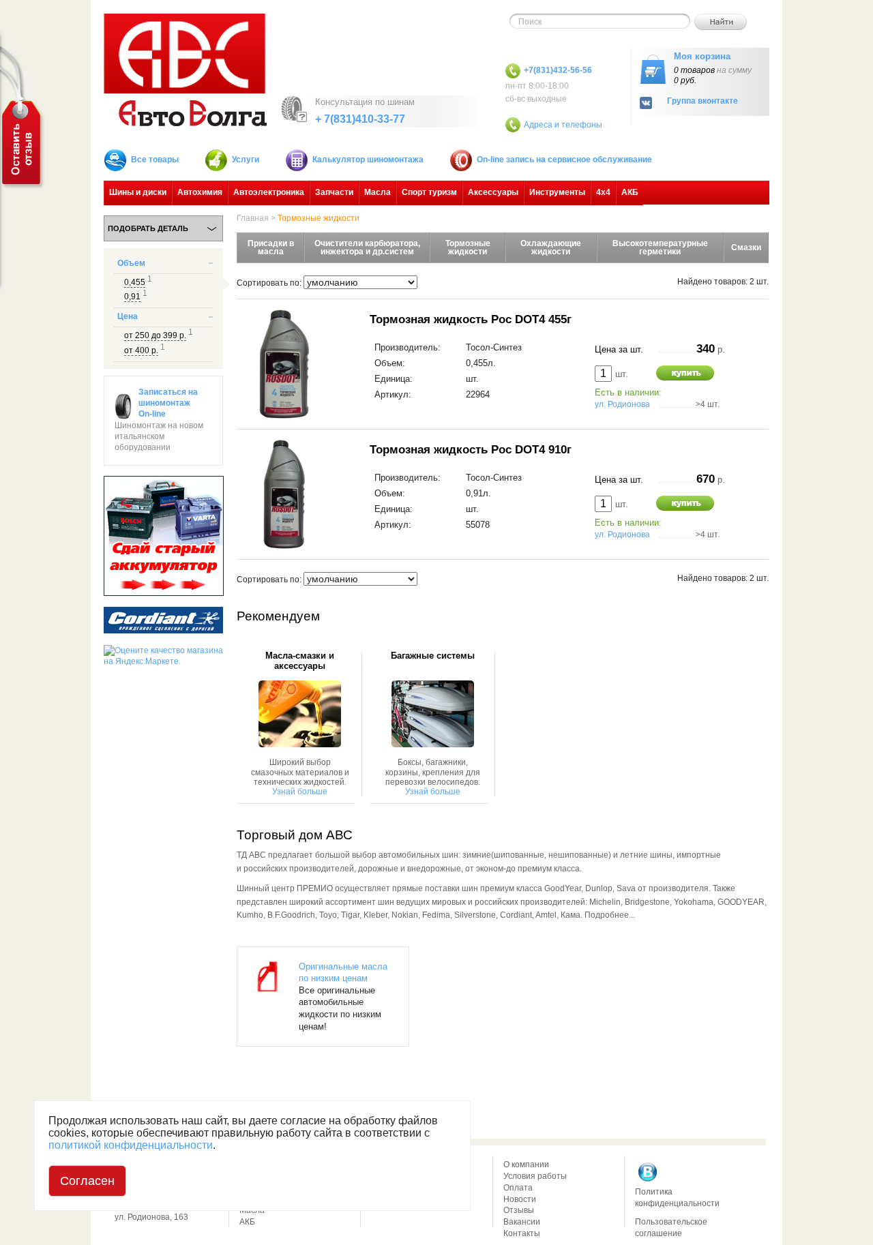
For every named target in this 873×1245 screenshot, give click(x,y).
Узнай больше (299, 791)
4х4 (603, 192)
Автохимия (199, 192)
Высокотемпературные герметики (660, 247)
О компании (526, 1164)
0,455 (134, 282)
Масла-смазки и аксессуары (299, 660)
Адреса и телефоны (563, 125)
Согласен (87, 1181)
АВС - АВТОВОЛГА (185, 70)
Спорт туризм (429, 192)
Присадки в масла (271, 247)
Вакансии (521, 1222)
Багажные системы (433, 656)
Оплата (518, 1187)
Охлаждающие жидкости (550, 247)
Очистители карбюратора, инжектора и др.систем (367, 247)
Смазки (746, 247)
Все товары (155, 159)
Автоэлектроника (268, 192)
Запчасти (334, 192)
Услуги (245, 159)
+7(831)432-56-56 (558, 70)
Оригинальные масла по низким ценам (343, 972)
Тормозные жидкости (318, 218)
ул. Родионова (622, 404)
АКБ (629, 192)
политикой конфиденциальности (130, 1145)
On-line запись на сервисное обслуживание (564, 159)
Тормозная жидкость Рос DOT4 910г (471, 449)
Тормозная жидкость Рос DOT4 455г (471, 319)
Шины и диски (137, 192)
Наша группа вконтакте (647, 1172)
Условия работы (535, 1176)
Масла (377, 192)
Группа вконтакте (702, 101)
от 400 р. (141, 350)
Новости (519, 1199)
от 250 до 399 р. (155, 335)
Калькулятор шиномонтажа (368, 159)
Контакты (521, 1233)
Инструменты (557, 192)
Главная (253, 218)
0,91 (132, 296)
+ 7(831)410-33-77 (360, 119)
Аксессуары (493, 192)
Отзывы (518, 1210)
